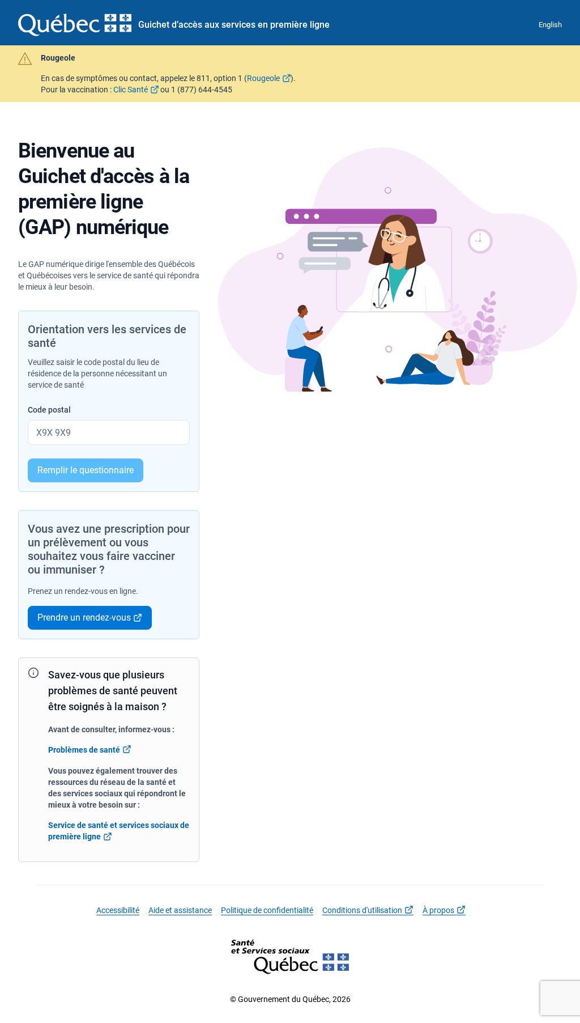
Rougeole (263, 78)
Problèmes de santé (84, 749)
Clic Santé (130, 89)
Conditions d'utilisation (362, 910)
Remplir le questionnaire (85, 470)
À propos (438, 910)
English (550, 24)
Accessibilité (117, 910)
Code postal (49, 409)
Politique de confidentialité (267, 910)
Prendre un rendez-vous (84, 617)
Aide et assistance (180, 910)
